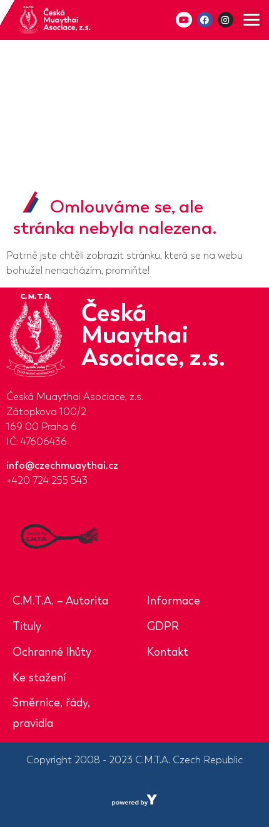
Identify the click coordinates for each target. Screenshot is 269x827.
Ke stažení (39, 677)
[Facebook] (205, 20)
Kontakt (167, 652)
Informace (173, 601)
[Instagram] (225, 20)
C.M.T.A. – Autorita (60, 601)
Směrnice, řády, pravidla (51, 713)
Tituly (27, 626)
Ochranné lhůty (52, 652)
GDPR (163, 626)
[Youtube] (183, 20)
